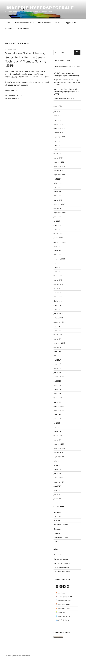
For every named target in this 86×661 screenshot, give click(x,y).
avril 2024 (57, 191)
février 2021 (58, 276)
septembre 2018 (60, 322)
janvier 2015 (58, 440)
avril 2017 (57, 360)
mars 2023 (57, 229)
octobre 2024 (58, 170)
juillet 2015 (57, 419)
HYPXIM (57, 520)
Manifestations (44, 23)
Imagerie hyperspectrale (39, 7)
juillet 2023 (57, 217)
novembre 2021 (59, 259)
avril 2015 (57, 431)
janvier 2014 (58, 473)
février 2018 (58, 335)
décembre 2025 (59, 128)
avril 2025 (57, 145)
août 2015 (57, 415)
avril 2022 (57, 250)
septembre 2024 (60, 175)
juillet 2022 (57, 246)
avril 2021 (57, 267)
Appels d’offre (71, 23)
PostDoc (57, 533)
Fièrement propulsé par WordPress (17, 656)
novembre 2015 (59, 410)
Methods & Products (61, 525)
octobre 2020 (58, 284)
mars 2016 (57, 394)
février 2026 (58, 124)
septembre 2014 (60, 457)
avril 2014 (57, 469)
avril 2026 (57, 116)
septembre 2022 (60, 242)
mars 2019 (57, 309)
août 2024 (57, 179)
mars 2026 (57, 120)
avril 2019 (57, 305)
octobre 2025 (58, 133)
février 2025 (58, 154)
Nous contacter (23, 28)
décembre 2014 (59, 444)
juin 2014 (57, 465)
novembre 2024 (59, 166)
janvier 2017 (58, 373)
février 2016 (58, 398)
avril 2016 (57, 389)
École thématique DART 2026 (64, 98)
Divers (57, 23)
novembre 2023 (59, 204)
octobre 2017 (58, 347)
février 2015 (58, 436)
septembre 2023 (60, 213)
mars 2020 (58, 297)
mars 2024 (57, 196)
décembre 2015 (59, 406)
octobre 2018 (58, 318)
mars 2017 (57, 364)
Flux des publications (61, 559)
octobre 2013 (58, 478)
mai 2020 (57, 292)
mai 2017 (57, 356)
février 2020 (58, 301)
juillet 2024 (57, 183)
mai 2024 (57, 187)
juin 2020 (57, 288)
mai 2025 (57, 141)
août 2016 (57, 381)
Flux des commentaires (62, 563)
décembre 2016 (59, 377)
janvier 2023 (58, 238)
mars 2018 (57, 330)
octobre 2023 (58, 208)
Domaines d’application (23, 23)
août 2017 (57, 351)
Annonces (57, 512)
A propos (8, 28)
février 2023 (58, 234)
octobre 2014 (58, 452)
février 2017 (58, 368)
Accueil (8, 23)
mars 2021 (57, 271)
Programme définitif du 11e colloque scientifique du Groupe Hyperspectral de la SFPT (67, 82)
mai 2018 (57, 326)
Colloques (57, 516)
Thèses (56, 541)
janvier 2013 (58, 499)
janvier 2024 (58, 200)
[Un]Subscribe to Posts (62, 572)
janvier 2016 (58, 402)
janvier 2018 (58, 339)
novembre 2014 (59, 448)
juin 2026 (57, 112)
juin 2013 (57, 495)
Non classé (57, 529)
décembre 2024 (59, 162)
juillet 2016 (57, 385)
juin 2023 (57, 221)
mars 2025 (57, 149)
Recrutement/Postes (61, 537)
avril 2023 (57, 225)
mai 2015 (57, 427)
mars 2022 (57, 255)
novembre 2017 (59, 343)
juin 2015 (57, 423)
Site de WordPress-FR (61, 567)
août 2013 (57, 486)
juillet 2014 (57, 461)
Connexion (57, 555)
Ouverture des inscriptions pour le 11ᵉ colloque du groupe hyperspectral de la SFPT (67, 91)
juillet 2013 (57, 490)
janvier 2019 (58, 314)
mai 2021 (57, 263)
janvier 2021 (58, 280)
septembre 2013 (60, 482)
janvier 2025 (58, 158)
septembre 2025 (60, 137)
